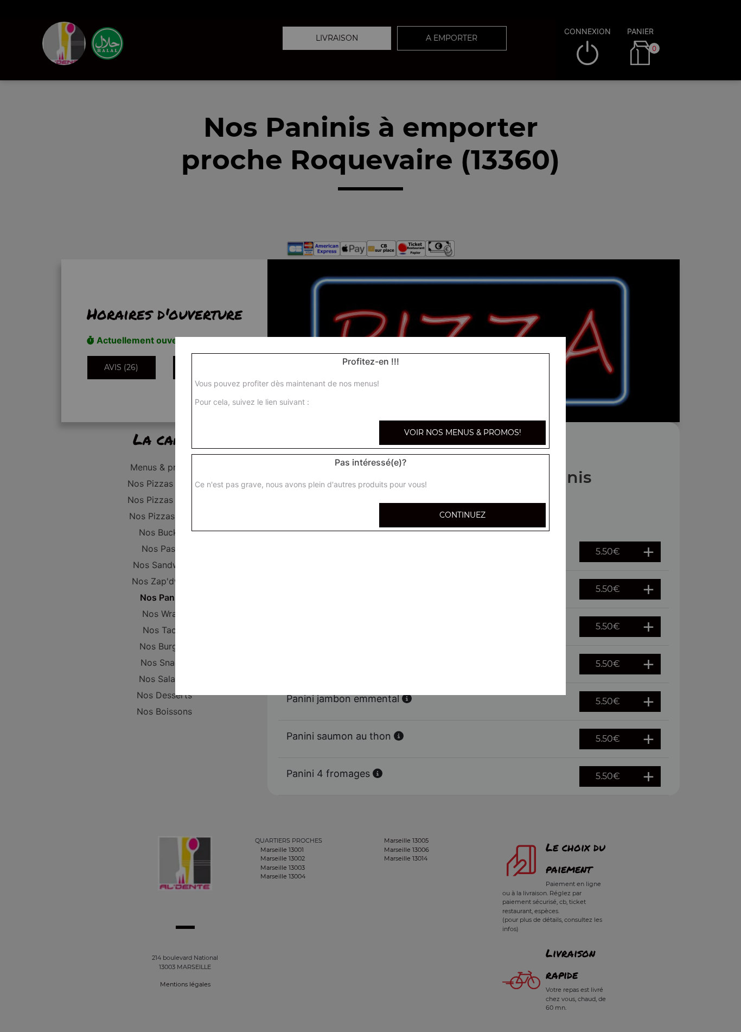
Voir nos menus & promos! (462, 432)
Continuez (462, 515)
